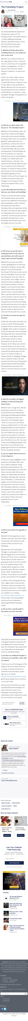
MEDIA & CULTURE (6, 803)
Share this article (21, 703)
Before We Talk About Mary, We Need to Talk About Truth (16, 905)
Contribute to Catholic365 (9, 982)
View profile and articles (8, 773)
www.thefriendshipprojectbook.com (12, 595)
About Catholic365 (7, 978)
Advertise (5, 980)
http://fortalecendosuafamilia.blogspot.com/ (13, 760)
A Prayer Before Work (16, 918)
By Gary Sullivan (13, 899)
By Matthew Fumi (13, 908)
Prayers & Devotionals (6, 806)
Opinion (15, 806)
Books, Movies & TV (6, 808)
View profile (16, 11)
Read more (7, 835)
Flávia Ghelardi (11, 10)
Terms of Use (6, 999)
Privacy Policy (6, 1000)
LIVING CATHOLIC (16, 803)
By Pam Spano (13, 920)
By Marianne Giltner (14, 915)
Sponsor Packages (13, 980)
